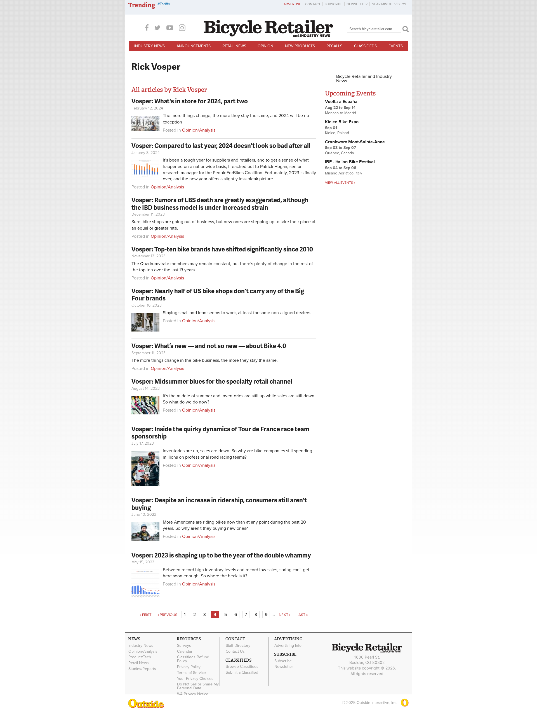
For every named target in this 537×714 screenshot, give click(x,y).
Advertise (292, 4)
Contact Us (235, 651)
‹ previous (167, 615)
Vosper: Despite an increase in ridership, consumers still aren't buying (219, 504)
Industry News (149, 46)
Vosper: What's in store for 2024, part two (189, 101)
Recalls (334, 46)
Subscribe (333, 4)
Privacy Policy (189, 667)
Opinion (265, 46)
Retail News (234, 46)
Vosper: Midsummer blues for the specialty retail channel (211, 381)
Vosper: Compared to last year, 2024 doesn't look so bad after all (220, 145)
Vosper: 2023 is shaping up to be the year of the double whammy (221, 555)
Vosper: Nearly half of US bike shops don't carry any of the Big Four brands (217, 294)
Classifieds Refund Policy (193, 659)
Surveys (184, 645)
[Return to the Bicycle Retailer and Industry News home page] (268, 35)
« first (146, 615)
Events (395, 46)
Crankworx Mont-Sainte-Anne (355, 142)
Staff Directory (238, 645)
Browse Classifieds (242, 666)
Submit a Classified (242, 672)
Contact (313, 4)
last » (302, 615)
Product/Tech (139, 657)
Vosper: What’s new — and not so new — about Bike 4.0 (208, 345)
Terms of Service (191, 673)
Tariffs (165, 4)
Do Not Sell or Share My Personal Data (198, 686)
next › (284, 615)
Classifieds (365, 46)
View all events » (340, 183)
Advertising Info (288, 645)
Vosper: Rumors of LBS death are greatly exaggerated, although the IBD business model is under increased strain (219, 203)
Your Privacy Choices (195, 678)
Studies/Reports (142, 669)
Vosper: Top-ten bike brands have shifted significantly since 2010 (222, 249)
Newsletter (357, 4)
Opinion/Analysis (198, 130)
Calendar (184, 651)
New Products (300, 46)
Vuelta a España (341, 101)
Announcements (193, 46)
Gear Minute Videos (389, 4)
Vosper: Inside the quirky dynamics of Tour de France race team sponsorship (220, 432)
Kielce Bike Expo (342, 122)
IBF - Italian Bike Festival (350, 162)
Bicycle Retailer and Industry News (364, 79)
